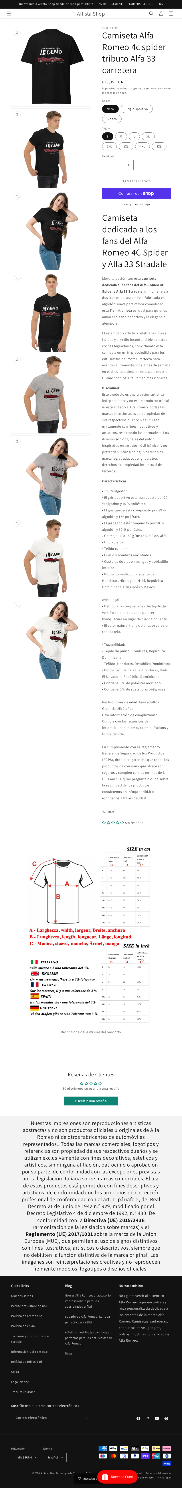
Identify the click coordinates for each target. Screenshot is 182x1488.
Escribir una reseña (91, 1101)
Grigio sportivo (136, 109)
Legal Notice (20, 1382)
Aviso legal (164, 1477)
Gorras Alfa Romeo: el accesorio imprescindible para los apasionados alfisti (88, 1300)
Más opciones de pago (136, 204)
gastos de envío (143, 88)
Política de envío (23, 1326)
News (69, 1353)
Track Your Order (23, 1392)
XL (148, 136)
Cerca (15, 1372)
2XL (109, 146)
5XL (159, 146)
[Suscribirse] (86, 1418)
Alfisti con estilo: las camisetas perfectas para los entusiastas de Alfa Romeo (89, 1337)
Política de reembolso (27, 1316)
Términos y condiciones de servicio (30, 1339)
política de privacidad (26, 1362)
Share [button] (111, 812)
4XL (142, 146)
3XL (126, 146)
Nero (110, 109)
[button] (9, 13)
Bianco (112, 119)
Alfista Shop (48, 1473)
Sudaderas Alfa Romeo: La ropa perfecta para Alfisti (87, 1319)
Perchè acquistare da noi (29, 1306)
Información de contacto (139, 1477)
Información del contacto (29, 1352)
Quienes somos (22, 1296)
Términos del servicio (158, 1473)
